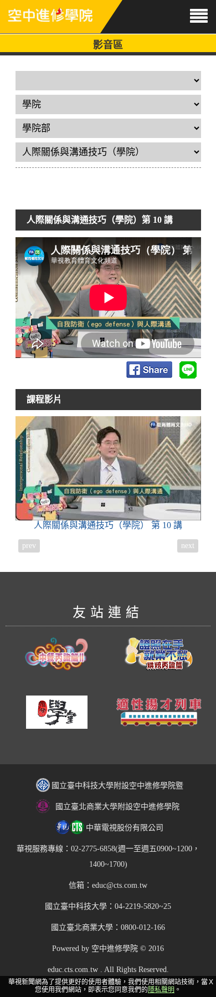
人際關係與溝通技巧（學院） (108, 525)
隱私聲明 (161, 990)
